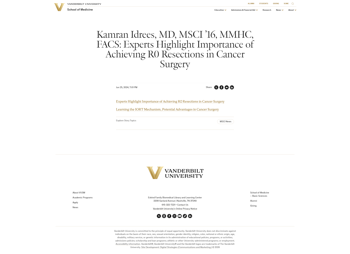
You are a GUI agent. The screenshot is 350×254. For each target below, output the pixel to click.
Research (267, 10)
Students (263, 4)
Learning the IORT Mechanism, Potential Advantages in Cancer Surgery (167, 109)
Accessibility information (128, 244)
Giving (276, 4)
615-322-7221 (168, 205)
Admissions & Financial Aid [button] (243, 10)
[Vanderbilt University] (175, 172)
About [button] (291, 10)
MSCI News (225, 122)
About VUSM (79, 193)
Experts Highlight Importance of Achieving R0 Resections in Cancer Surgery (170, 102)
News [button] (278, 10)
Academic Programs (83, 198)
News (75, 207)
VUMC (286, 4)
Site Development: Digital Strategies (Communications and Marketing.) (176, 247)
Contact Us (182, 205)
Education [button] (219, 10)
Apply (75, 203)
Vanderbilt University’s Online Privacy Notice (175, 209)
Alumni (251, 4)
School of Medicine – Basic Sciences (259, 194)
